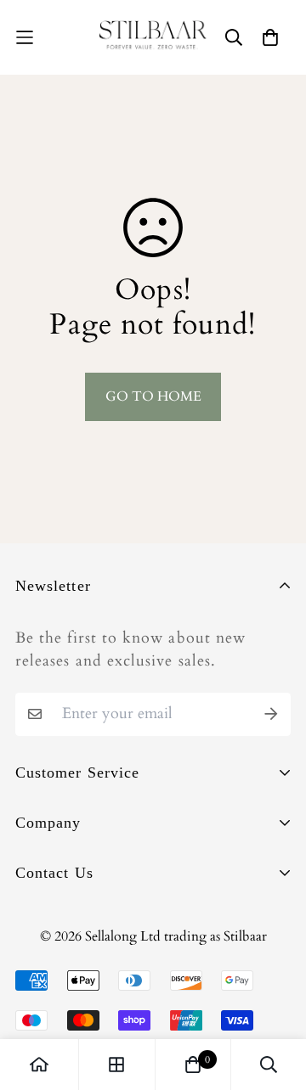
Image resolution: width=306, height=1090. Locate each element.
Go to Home (153, 396)
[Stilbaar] (153, 37)
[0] (192, 1064)
